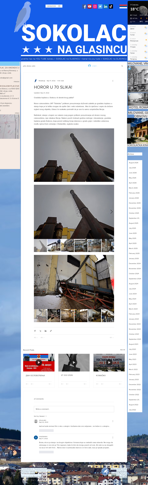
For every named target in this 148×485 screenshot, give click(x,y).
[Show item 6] (108, 245)
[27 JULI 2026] (74, 362)
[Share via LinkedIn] (46, 331)
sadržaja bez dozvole (28, 473)
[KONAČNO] (109, 362)
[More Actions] (112, 421)
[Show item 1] (40, 245)
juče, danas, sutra (29, 66)
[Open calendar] (59, 6)
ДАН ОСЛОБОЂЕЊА (35, 375)
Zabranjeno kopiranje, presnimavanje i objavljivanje (38, 471)
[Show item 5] (94, 245)
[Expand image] (74, 212)
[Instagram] (95, 6)
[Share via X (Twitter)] (40, 331)
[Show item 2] (53, 245)
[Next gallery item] (111, 212)
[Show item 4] (81, 245)
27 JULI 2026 (67, 375)
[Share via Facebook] (35, 331)
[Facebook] (84, 6)
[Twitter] (100, 6)
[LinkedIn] (105, 6)
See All (122, 350)
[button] (122, 66)
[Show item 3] (67, 245)
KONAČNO (101, 375)
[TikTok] (111, 6)
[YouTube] (90, 6)
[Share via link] (51, 331)
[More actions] (112, 80)
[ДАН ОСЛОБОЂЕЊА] (38, 362)
